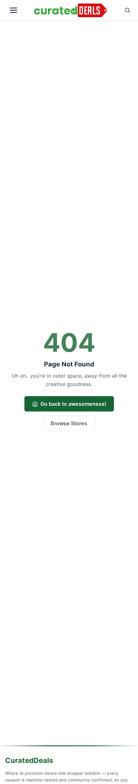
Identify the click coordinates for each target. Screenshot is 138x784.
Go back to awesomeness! (73, 404)
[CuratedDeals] (70, 10)
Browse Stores (69, 423)
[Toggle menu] (18, 10)
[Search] (121, 10)
